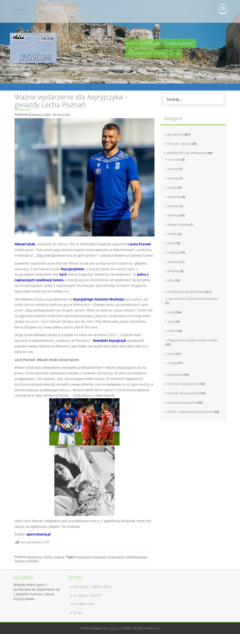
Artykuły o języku (179, 143)
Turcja (172, 363)
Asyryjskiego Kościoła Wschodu (98, 299)
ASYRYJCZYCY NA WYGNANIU (187, 153)
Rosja (172, 243)
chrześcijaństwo (136, 557)
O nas (175, 53)
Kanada (173, 206)
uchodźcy (32, 561)
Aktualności (34, 557)
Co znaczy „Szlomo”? (179, 43)
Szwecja (58, 557)
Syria (171, 354)
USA (171, 280)
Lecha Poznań (139, 244)
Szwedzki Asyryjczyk (109, 340)
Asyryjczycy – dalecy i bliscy (146, 53)
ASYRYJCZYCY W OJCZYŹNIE (185, 292)
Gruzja (172, 187)
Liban (172, 331)
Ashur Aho (63, 114)
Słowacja (174, 262)
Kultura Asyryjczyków (182, 402)
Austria (173, 169)
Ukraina (173, 271)
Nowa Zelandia (178, 224)
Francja (173, 178)
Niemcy (173, 215)
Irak (171, 312)
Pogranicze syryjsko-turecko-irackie (192, 340)
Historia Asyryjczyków (182, 384)
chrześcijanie (115, 557)
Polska (48, 557)
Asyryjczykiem (72, 269)
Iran (171, 321)
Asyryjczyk (99, 557)
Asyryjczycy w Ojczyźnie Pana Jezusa (193, 298)
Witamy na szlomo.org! (143, 43)
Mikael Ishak (25, 244)
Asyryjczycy (83, 557)
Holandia (174, 197)
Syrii (63, 274)
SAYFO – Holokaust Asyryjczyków (190, 412)
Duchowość (175, 374)
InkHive (114, 628)
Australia (174, 159)
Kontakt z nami (21, 11)
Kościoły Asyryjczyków (182, 393)
